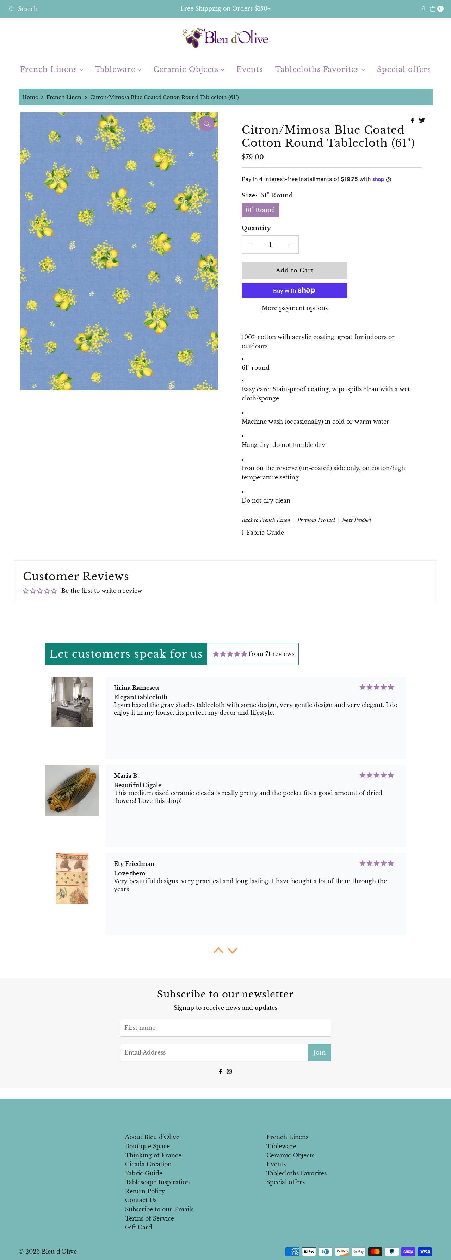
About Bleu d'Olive (152, 1137)
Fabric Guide (143, 1173)
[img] (230, 654)
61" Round (260, 210)
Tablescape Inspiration (157, 1182)
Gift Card (138, 1227)
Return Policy (145, 1191)
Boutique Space (147, 1146)
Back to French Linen (266, 520)
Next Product (356, 520)
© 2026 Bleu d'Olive (48, 1251)
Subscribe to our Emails (159, 1209)
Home (30, 97)
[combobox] (77, 9)
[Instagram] (229, 1070)
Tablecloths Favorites (318, 69)
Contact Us (140, 1200)
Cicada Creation (148, 1164)
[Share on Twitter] (422, 120)
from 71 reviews (271, 653)
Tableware (116, 69)
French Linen (64, 97)
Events (249, 69)
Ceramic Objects (187, 69)
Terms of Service (149, 1218)
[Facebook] (220, 1070)
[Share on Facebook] (413, 120)
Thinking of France (153, 1155)
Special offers (404, 69)
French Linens (50, 69)
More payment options (295, 308)
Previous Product (316, 520)
